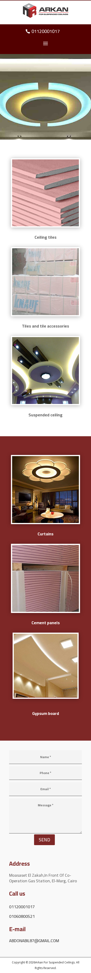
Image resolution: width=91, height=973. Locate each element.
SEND (44, 839)
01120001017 (46, 31)
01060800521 (22, 916)
